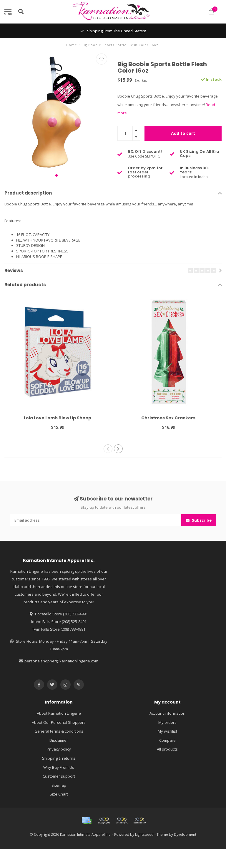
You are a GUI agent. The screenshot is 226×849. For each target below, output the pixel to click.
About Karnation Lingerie (59, 713)
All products (167, 749)
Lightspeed (144, 834)
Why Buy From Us (58, 767)
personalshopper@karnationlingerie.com (61, 661)
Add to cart (183, 133)
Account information (167, 713)
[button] (56, 175)
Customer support (59, 776)
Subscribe (201, 520)
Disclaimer (58, 740)
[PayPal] (121, 820)
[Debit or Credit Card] (104, 820)
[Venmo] (139, 820)
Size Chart (59, 794)
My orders (167, 722)
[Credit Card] (86, 820)
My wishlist (167, 731)
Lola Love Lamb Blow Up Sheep (57, 418)
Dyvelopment (185, 834)
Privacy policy (59, 749)
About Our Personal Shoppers (59, 722)
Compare (167, 740)
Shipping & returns (58, 758)
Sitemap (58, 785)
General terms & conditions (58, 731)
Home (71, 45)
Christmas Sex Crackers (168, 418)
